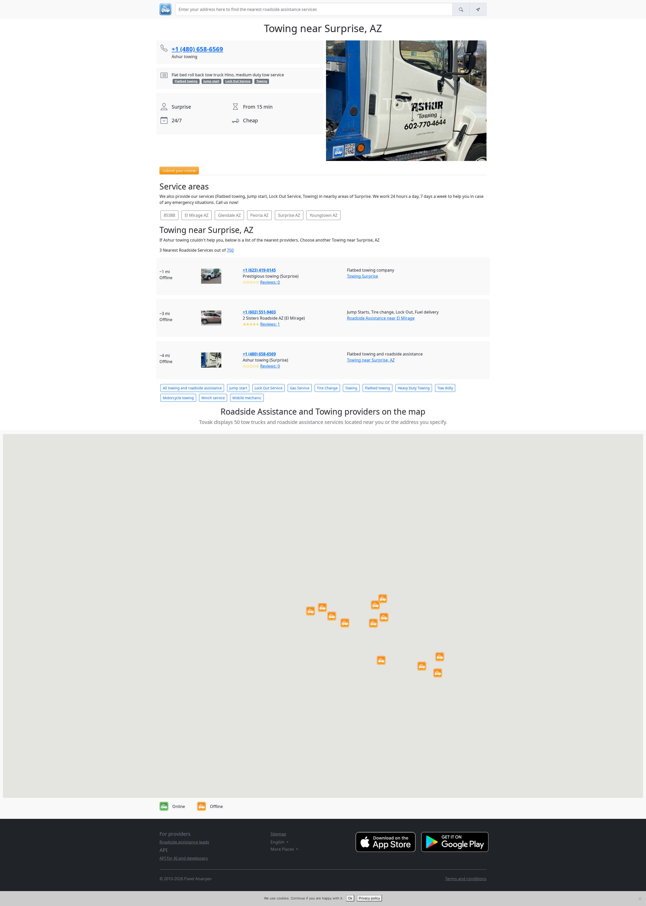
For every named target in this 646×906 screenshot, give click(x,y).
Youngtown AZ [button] (323, 215)
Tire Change (327, 388)
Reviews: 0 (270, 282)
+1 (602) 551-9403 (259, 312)
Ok (350, 898)
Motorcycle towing (178, 397)
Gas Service (299, 388)
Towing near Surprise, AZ (371, 360)
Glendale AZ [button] (229, 215)
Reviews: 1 (270, 324)
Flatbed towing (377, 388)
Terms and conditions (466, 878)
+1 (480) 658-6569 (259, 354)
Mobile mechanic (246, 397)
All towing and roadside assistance (192, 388)
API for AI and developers (183, 858)
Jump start (238, 388)
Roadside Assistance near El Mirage (381, 318)
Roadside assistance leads (184, 842)
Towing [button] (261, 81)
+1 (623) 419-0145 (259, 270)
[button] (322, 607)
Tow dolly (445, 388)
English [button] (278, 842)
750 (230, 250)
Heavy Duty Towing (414, 388)
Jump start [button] (211, 81)
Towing (351, 388)
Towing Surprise (362, 276)
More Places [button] (283, 849)
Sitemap (278, 834)
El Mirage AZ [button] (196, 215)
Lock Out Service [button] (237, 81)
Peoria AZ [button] (259, 215)
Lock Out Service (268, 388)
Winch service (213, 397)
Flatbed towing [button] (186, 81)
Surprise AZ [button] (289, 215)
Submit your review (179, 170)
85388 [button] (169, 215)
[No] (639, 898)
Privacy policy (369, 898)
